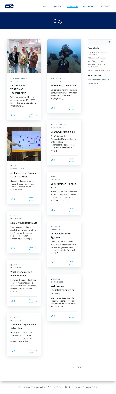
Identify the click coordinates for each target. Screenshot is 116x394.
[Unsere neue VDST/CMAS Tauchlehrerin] (24, 56)
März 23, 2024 (56, 179)
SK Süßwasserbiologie (96, 61)
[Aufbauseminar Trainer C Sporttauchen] (24, 143)
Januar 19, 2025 (57, 81)
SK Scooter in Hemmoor (97, 58)
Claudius (16, 215)
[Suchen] (109, 42)
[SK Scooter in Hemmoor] (64, 56)
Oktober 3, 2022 (16, 218)
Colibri (94, 387)
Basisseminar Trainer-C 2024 (99, 70)
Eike (14, 166)
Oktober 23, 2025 (16, 81)
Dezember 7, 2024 (17, 168)
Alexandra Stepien (20, 78)
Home (44, 6)
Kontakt (104, 6)
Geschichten (72, 6)
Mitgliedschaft (89, 6)
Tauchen (57, 6)
